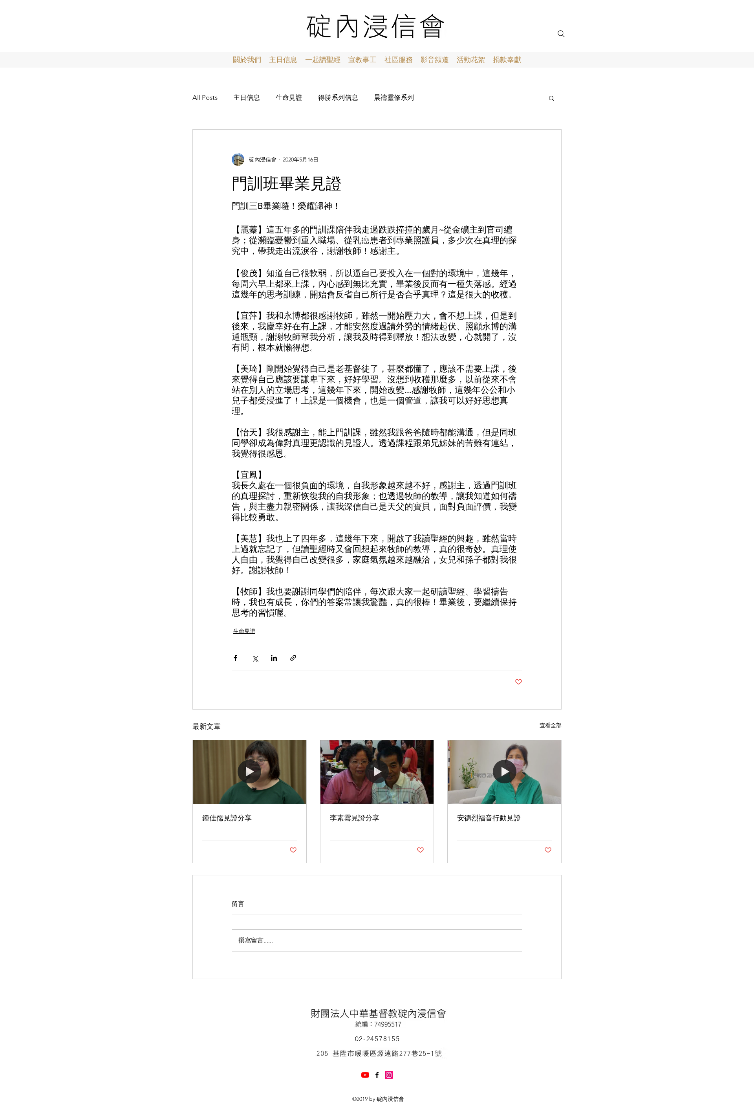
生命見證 (289, 97)
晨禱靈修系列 (394, 97)
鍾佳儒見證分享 (227, 817)
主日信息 (246, 97)
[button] (551, 98)
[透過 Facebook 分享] (235, 658)
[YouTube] (365, 1075)
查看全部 (551, 725)
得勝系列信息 (338, 97)
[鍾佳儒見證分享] (249, 772)
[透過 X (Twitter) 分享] (254, 658)
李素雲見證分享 (354, 817)
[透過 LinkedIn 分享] (274, 658)
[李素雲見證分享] (377, 772)
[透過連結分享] (293, 658)
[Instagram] (389, 1075)
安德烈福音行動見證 (489, 817)
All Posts (205, 97)
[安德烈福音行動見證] (504, 772)
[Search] (561, 34)
